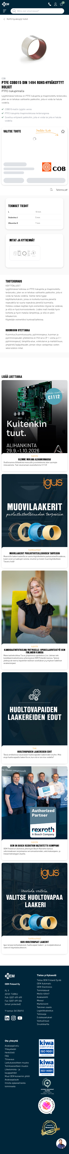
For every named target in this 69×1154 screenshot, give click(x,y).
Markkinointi (42, 1004)
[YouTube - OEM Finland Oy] (20, 1018)
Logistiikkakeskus (45, 1010)
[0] (61, 4)
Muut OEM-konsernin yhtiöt (17, 1076)
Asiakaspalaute (12, 1079)
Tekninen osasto (44, 1007)
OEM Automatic (44, 983)
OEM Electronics (44, 987)
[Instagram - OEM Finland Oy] (13, 1018)
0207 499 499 (15, 997)
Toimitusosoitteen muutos (16, 1066)
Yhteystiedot (10, 1049)
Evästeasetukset (44, 1017)
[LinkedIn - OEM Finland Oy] (7, 1018)
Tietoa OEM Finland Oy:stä (49, 980)
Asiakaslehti (42, 997)
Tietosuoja (41, 1014)
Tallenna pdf (61, 190)
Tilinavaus (9, 1059)
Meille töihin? (43, 993)
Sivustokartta (43, 1024)
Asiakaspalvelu (12, 1045)
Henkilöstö (10, 1052)
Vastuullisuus (43, 1020)
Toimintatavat (43, 990)
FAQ (7, 1056)
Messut (40, 1000)
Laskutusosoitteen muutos (17, 1062)
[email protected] (13, 1004)
